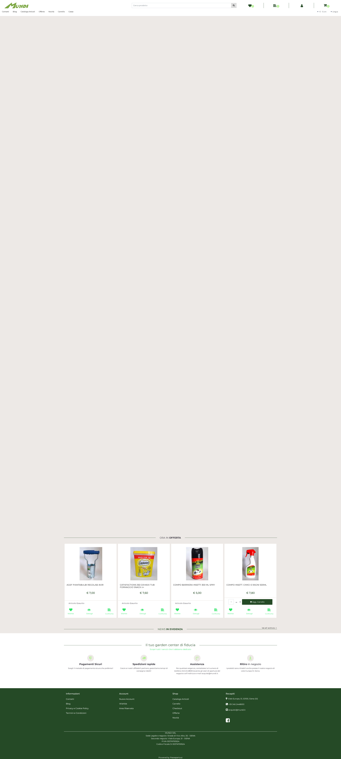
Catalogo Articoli (28, 12)
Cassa (70, 12)
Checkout (177, 708)
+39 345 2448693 (236, 704)
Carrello (61, 12)
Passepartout (176, 757)
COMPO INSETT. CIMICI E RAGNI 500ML (246, 585)
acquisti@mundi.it (236, 710)
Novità (51, 12)
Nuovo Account (126, 699)
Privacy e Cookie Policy (77, 708)
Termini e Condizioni (76, 713)
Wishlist (123, 703)
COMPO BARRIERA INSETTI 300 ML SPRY (194, 585)
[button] (234, 5)
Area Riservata (126, 708)
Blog (15, 12)
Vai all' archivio (268, 628)
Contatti (5, 12)
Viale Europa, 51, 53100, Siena (243, 699)
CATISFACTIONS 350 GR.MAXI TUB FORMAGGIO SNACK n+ (137, 586)
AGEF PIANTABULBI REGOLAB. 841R (85, 585)
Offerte (42, 12)
